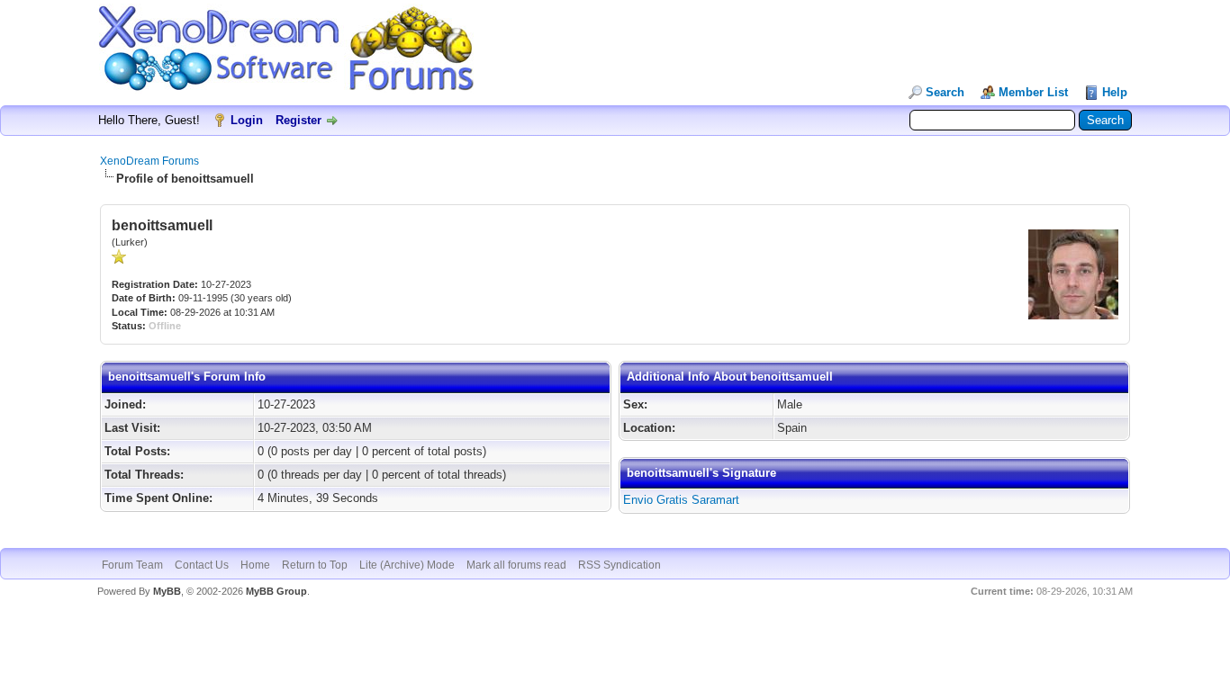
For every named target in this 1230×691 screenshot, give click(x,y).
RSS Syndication (619, 565)
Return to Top (315, 565)
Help (1114, 92)
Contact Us (202, 565)
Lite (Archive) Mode (407, 565)
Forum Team (132, 565)
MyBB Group (276, 591)
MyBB (167, 591)
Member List (1033, 92)
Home (255, 565)
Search (945, 92)
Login (247, 120)
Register (298, 120)
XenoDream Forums (149, 161)
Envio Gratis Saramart (681, 500)
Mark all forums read (516, 565)
